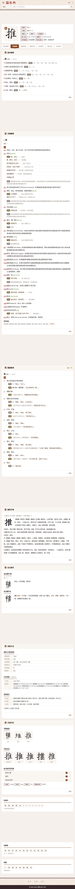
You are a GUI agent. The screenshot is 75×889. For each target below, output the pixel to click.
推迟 (33, 324)
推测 (16, 324)
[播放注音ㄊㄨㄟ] (32, 30)
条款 (36, 882)
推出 (47, 324)
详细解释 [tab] (14, 46)
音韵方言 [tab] (49, 46)
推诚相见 (28, 324)
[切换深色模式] (72, 3)
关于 (30, 882)
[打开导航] (3, 3)
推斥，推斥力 (38, 324)
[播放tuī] (30, 27)
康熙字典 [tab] (32, 46)
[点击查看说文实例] (8, 735)
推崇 (44, 324)
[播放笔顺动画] (5, 28)
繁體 (69, 2)
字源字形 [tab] (58, 46)
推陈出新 (23, 324)
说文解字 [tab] (41, 46)
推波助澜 (11, 324)
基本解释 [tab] (6, 46)
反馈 (70, 97)
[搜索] (71, 6)
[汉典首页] (11, 3)
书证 (71, 368)
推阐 (19, 324)
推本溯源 (6, 324)
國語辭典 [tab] (23, 46)
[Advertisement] (37, 16)
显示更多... (52, 324)
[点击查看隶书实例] (18, 735)
